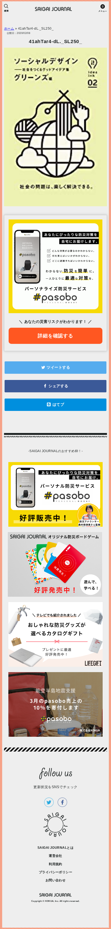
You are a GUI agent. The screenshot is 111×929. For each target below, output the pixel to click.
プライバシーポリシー (55, 872)
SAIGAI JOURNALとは (55, 848)
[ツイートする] (55, 367)
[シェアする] (55, 386)
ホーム (9, 28)
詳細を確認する (55, 335)
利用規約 (55, 864)
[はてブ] (55, 404)
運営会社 (55, 856)
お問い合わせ (56, 880)
